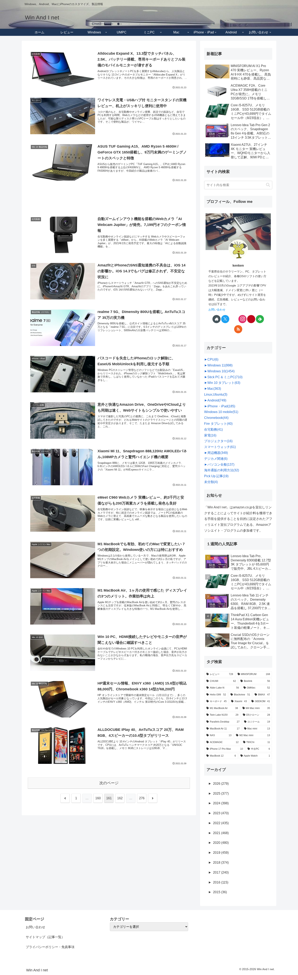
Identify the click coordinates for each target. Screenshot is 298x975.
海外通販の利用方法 (221, 470)
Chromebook (216, 417)
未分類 (211, 482)
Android (216, 400)
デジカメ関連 (215, 458)
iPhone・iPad (221, 406)
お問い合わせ (216, 309)
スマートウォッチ (220, 447)
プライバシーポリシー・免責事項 (50, 947)
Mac (214, 388)
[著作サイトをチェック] (216, 319)
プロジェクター (218, 441)
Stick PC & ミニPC (224, 377)
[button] (268, 185)
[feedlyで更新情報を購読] (260, 319)
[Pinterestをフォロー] (251, 319)
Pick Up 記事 (216, 476)
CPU (212, 359)
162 (120, 798)
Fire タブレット (218, 423)
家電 (210, 435)
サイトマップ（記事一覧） (45, 937)
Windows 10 (221, 371)
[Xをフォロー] (225, 319)
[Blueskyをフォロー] (234, 319)
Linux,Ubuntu (215, 394)
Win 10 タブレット (223, 382)
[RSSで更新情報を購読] (238, 329)
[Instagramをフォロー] (242, 319)
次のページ (109, 783)
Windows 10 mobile (221, 412)
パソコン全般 (220, 464)
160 (98, 798)
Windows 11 (220, 365)
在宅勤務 (213, 429)
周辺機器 (217, 453)
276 (142, 798)
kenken (238, 265)
